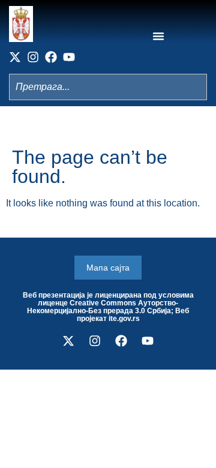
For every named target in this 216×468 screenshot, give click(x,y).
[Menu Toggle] (158, 36)
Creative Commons (103, 303)
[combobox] (108, 87)
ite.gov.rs (124, 318)
